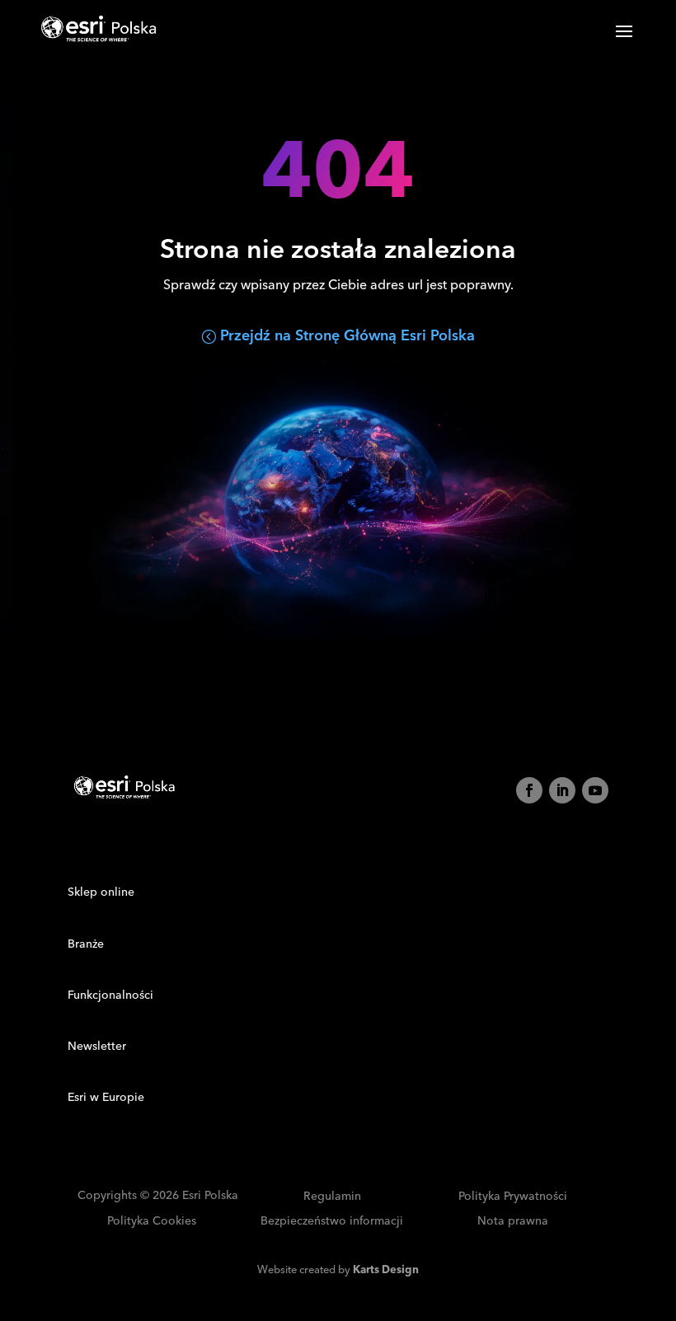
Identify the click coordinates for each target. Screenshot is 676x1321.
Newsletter (97, 1046)
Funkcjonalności (110, 995)
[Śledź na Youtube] (595, 790)
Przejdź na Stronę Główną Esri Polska (347, 336)
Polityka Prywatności (512, 1196)
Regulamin (332, 1196)
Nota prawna (512, 1221)
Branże (86, 944)
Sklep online (101, 892)
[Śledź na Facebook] (529, 790)
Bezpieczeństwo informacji (332, 1221)
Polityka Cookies (151, 1221)
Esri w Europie (106, 1098)
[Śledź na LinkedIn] (562, 790)
